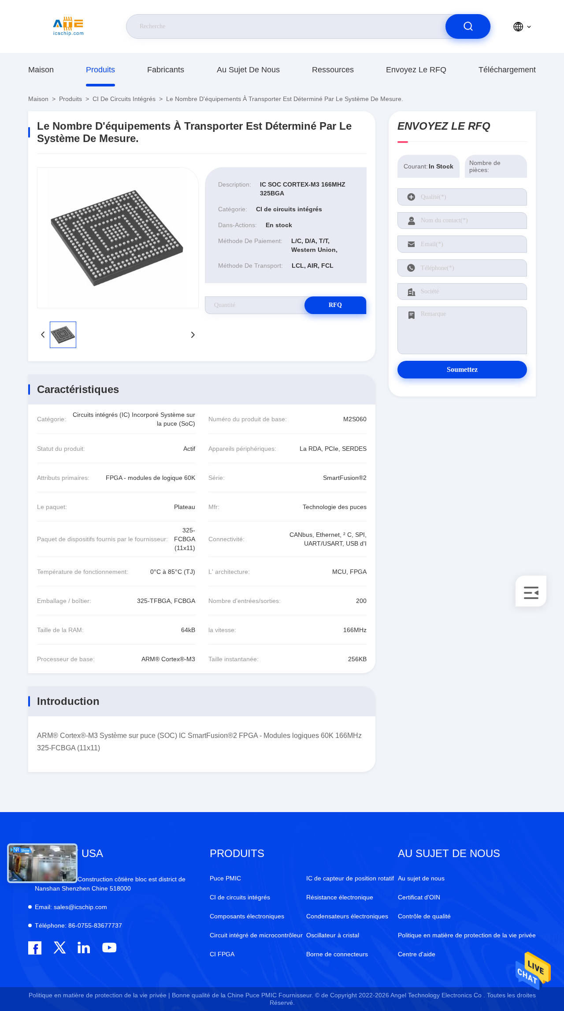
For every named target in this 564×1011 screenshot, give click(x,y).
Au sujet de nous (248, 69)
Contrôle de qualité (424, 916)
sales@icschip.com (71, 906)
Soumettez (462, 369)
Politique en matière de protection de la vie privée (467, 935)
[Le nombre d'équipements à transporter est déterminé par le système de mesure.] (117, 238)
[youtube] (108, 948)
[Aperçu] (68, 26)
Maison (41, 69)
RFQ (335, 305)
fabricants (165, 69)
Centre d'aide (416, 954)
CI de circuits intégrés (124, 98)
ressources (333, 69)
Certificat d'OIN (419, 897)
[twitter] (60, 948)
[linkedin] (84, 948)
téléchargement (507, 69)
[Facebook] (34, 948)
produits (100, 69)
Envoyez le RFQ (416, 69)
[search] (467, 26)
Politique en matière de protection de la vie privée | (99, 995)
